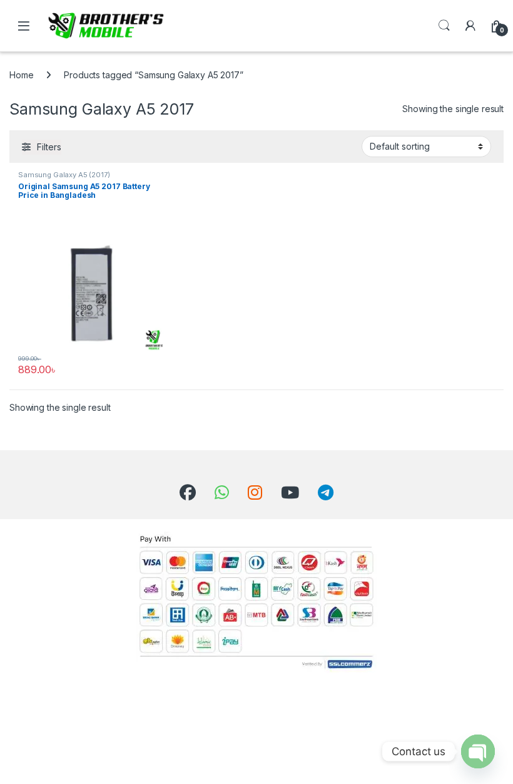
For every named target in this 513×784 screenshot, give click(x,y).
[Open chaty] (478, 751)
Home (21, 75)
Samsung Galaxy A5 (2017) (64, 174)
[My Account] (470, 25)
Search (444, 26)
